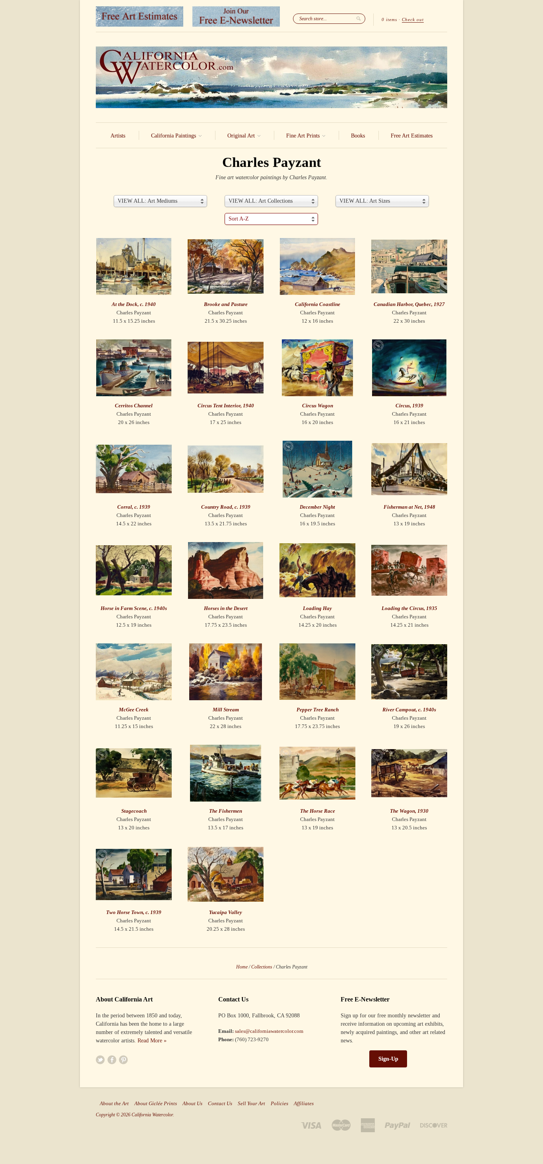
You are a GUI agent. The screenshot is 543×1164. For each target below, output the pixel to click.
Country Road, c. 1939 (225, 507)
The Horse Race (317, 811)
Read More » (152, 1041)
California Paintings (174, 136)
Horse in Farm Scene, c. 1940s (134, 608)
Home (242, 967)
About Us (192, 1103)
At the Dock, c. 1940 (134, 304)
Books (358, 136)
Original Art (241, 136)
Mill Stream (226, 710)
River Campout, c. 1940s (409, 710)
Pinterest (123, 1059)
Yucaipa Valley (225, 912)
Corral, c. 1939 (133, 507)
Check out (413, 19)
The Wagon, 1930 (409, 811)
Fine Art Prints (303, 136)
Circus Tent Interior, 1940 (226, 406)
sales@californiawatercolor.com (269, 1031)
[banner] (271, 77)
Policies (279, 1103)
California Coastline (317, 304)
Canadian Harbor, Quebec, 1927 (409, 304)
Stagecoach (134, 811)
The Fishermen (225, 811)
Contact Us (220, 1103)
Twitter (100, 1059)
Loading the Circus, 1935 (409, 608)
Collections (261, 967)
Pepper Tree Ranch (318, 710)
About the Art (114, 1103)
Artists (118, 136)
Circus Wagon (317, 406)
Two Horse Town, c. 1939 (133, 912)
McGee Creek (134, 710)
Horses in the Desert (226, 608)
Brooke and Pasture (226, 304)
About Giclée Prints (155, 1103)
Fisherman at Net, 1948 (409, 507)
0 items (389, 19)
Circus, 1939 (409, 406)
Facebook (111, 1059)
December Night (317, 507)
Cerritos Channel (134, 406)
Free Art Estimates (411, 136)
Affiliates (304, 1103)
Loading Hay (317, 608)
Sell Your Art (251, 1103)
